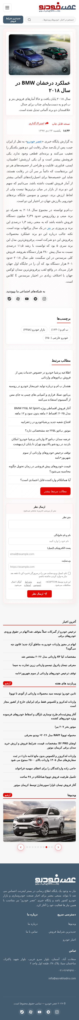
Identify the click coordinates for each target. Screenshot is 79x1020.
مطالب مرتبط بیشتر (55, 491)
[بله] (9, 298)
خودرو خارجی (56, 337)
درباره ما (33, 923)
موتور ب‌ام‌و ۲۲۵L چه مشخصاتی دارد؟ (48, 430)
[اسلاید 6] (41, 847)
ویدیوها (72, 923)
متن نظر (67, 517)
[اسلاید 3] (33, 847)
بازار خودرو (34, 329)
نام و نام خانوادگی (62, 535)
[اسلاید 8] (46, 847)
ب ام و (59, 329)
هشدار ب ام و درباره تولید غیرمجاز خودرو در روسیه (40, 386)
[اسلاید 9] (49, 847)
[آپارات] (18, 298)
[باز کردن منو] (7, 7)
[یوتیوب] (26, 298)
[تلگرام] (35, 298)
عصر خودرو (34, 141)
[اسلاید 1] (27, 847)
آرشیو (7, 683)
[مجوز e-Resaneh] (58, 987)
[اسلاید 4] (35, 847)
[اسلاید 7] (43, 847)
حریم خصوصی (37, 583)
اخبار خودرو (69, 939)
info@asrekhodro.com (62, 978)
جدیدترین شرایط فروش (13, 19)
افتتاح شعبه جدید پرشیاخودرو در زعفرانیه (46, 422)
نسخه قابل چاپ (61, 123)
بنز (49, 228)
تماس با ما (32, 931)
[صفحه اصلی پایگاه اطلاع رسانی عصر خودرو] (57, 7)
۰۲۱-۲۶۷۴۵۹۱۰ (67, 970)
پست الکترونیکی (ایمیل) (59, 547)
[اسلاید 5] (38, 847)
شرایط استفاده (27, 583)
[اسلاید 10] (52, 847)
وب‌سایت (66, 560)
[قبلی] (20, 847)
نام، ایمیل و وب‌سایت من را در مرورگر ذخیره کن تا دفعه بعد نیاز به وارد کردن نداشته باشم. (39, 575)
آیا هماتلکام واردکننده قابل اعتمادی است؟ (45, 480)
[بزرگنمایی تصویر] (39, 54)
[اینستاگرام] (44, 298)
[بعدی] (58, 847)
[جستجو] (29, 19)
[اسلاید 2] (30, 847)
